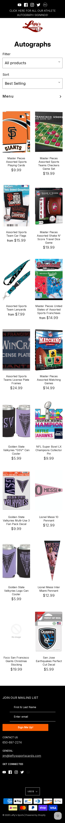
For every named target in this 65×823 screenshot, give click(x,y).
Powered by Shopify (36, 815)
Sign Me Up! (25, 727)
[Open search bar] (51, 26)
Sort (5, 75)
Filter (6, 54)
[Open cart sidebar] (60, 26)
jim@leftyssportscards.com (21, 755)
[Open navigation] (4, 26)
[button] (32, 63)
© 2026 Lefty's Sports (13, 815)
